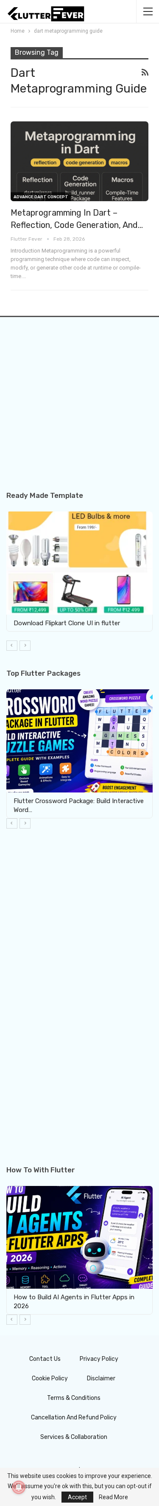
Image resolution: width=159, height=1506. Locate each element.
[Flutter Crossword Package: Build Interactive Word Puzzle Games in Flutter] (79, 740)
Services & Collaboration (73, 1437)
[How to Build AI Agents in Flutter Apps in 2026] (79, 1237)
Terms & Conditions (73, 1398)
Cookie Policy (50, 1378)
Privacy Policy (99, 1359)
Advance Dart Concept (41, 196)
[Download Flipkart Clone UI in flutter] (79, 563)
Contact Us (45, 1359)
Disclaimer (101, 1378)
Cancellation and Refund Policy (74, 1417)
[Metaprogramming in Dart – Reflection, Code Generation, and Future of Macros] (79, 161)
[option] (79, 571)
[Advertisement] (79, 412)
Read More (113, 1497)
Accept (77, 1497)
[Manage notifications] (18, 1487)
